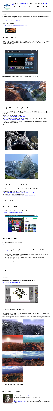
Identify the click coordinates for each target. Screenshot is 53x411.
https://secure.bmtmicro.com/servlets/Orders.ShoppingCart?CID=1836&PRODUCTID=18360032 (19, 192)
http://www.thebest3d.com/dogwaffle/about (20, 401)
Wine (8, 250)
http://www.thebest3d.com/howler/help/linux (9, 244)
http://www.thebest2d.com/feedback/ (29, 395)
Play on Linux (30, 249)
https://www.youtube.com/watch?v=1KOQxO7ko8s (11, 282)
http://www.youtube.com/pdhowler (28, 274)
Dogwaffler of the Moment (24, 3)
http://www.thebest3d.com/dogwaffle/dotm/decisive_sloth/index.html (13, 116)
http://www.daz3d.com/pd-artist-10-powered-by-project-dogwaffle (13, 212)
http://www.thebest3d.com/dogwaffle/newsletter (13, 20)
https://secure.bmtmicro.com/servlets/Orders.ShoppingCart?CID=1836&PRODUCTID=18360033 (19, 195)
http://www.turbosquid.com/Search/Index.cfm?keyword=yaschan (15, 119)
